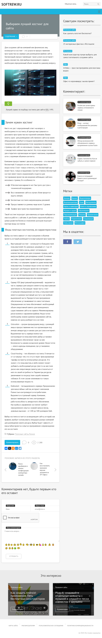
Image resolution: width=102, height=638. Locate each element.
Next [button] (54, 469)
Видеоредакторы (70, 202)
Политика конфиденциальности (80, 626)
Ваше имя (10, 506)
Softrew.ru (11, 4)
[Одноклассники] (13, 448)
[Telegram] (20, 448)
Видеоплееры (85, 198)
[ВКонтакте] (6, 448)
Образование (83, 210)
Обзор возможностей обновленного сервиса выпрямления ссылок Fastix (87, 143)
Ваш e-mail (40, 506)
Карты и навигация (71, 206)
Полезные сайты (21, 434)
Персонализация (70, 214)
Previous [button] (6, 469)
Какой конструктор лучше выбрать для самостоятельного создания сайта (80, 56)
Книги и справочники (88, 206)
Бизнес (74, 198)
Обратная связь (70, 4)
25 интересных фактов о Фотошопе (78, 44)
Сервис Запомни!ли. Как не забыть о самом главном (87, 160)
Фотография (80, 223)
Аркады (67, 198)
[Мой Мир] (16, 448)
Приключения (92, 214)
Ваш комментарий (13, 528)
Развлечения (76, 219)
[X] (9, 448)
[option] (19, 470)
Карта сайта (13, 626)
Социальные (88, 219)
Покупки (82, 214)
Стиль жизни (68, 223)
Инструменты (91, 202)
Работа (66, 219)
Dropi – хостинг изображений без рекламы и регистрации (87, 125)
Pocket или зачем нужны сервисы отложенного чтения (86, 107)
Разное (32, 434)
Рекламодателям (28, 626)
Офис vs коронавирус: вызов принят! (79, 81)
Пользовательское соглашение (51, 626)
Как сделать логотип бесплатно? (77, 33)
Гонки (82, 202)
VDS (47, 109)
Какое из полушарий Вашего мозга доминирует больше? (87, 178)
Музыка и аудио (70, 210)
